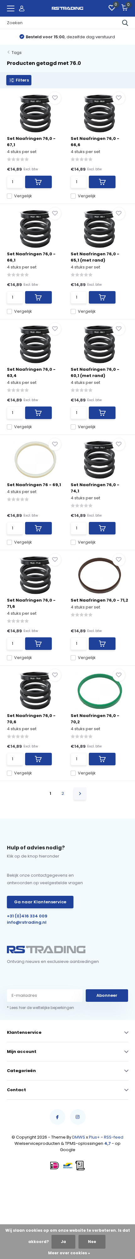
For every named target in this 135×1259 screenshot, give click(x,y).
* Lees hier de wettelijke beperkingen (40, 1007)
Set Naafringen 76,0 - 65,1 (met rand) (95, 257)
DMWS (78, 1137)
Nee (92, 1241)
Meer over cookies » (69, 1253)
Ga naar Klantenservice (40, 902)
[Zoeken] (125, 23)
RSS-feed (113, 1137)
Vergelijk (23, 196)
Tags (17, 53)
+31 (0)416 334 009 (27, 916)
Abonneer (106, 995)
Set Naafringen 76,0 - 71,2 (99, 600)
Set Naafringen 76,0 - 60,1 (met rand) (95, 372)
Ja (63, 1241)
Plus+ (94, 1137)
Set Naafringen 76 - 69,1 (34, 485)
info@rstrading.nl (26, 922)
